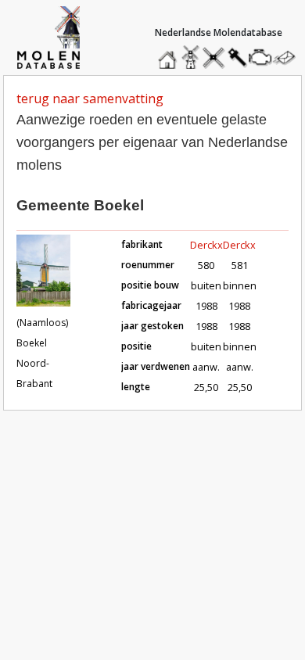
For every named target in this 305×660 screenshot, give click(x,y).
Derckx (206, 245)
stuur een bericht (288, 57)
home (170, 53)
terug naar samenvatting (89, 98)
